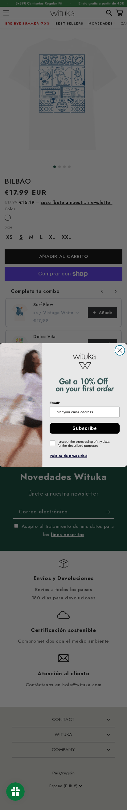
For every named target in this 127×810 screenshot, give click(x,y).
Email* (55, 403)
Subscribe (84, 428)
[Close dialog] (120, 350)
